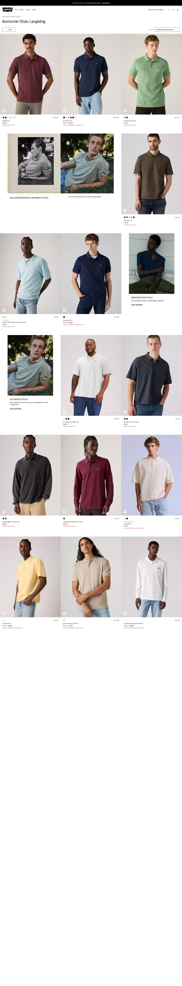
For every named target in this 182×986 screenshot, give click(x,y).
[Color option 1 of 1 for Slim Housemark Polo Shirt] (64, 620)
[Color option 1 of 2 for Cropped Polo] (125, 518)
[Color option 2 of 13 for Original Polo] (6, 117)
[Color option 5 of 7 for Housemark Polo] (73, 117)
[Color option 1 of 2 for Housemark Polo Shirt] (125, 117)
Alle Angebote (106, 3)
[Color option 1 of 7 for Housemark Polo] (64, 117)
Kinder (34, 9)
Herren (22, 9)
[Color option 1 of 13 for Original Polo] (3, 117)
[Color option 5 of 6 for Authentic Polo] (134, 217)
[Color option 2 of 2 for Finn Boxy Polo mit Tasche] (127, 419)
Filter (10, 29)
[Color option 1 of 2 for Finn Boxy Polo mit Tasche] (125, 419)
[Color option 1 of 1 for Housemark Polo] (64, 317)
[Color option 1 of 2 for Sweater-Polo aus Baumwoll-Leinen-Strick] (3, 317)
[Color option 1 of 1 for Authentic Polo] (3, 620)
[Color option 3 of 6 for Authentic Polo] (129, 217)
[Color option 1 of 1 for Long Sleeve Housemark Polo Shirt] (125, 620)
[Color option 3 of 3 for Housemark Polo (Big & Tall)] (68, 419)
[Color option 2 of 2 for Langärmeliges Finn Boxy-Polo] (6, 518)
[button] (173, 10)
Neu (16, 9)
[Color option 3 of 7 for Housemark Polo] (68, 117)
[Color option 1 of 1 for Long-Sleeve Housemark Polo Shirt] (64, 518)
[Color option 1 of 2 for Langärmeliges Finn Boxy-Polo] (3, 518)
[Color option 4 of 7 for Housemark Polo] (71, 117)
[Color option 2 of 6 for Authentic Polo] (127, 217)
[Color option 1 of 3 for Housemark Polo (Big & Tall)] (64, 419)
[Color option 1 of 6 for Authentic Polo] (125, 217)
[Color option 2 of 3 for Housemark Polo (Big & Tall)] (66, 419)
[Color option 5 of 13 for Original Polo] (12, 117)
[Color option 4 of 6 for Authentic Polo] (131, 217)
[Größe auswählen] (3, 110)
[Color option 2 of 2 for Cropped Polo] (127, 518)
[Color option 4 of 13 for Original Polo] (10, 117)
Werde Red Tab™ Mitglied (156, 9)
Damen (28, 9)
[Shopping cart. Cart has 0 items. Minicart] (178, 10)
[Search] (169, 10)
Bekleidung (5, 16)
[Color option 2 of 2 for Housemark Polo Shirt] (127, 117)
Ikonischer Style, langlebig (14, 16)
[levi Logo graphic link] (7, 9)
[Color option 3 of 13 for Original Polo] (8, 117)
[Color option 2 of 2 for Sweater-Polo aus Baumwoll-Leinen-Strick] (6, 317)
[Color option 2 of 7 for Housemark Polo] (66, 117)
